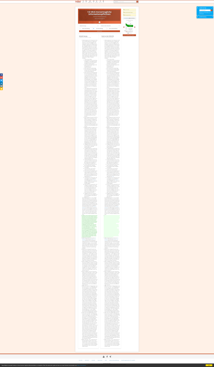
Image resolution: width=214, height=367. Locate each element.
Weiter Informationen (81, 365)
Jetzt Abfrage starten (129, 35)
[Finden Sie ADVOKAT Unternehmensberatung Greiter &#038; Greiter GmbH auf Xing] (110, 356)
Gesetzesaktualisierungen (129, 12)
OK (209, 365)
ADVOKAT (87, 360)
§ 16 (90, 176)
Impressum (100, 360)
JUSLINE (80, 360)
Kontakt (93, 360)
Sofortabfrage (126, 18)
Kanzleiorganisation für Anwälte (128, 360)
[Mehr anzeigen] (99, 22)
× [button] (212, 7)
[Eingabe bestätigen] (211, 10)
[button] (83, 1)
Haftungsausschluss (128, 15)
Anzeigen (99, 31)
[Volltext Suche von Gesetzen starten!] (137, 2)
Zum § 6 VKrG (127, 9)
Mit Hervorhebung (99, 28)
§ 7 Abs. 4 (94, 179)
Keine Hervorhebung (86, 28)
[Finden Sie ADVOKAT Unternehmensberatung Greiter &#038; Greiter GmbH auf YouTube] (104, 356)
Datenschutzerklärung (114, 360)
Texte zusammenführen (113, 28)
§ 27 (90, 95)
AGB (106, 360)
